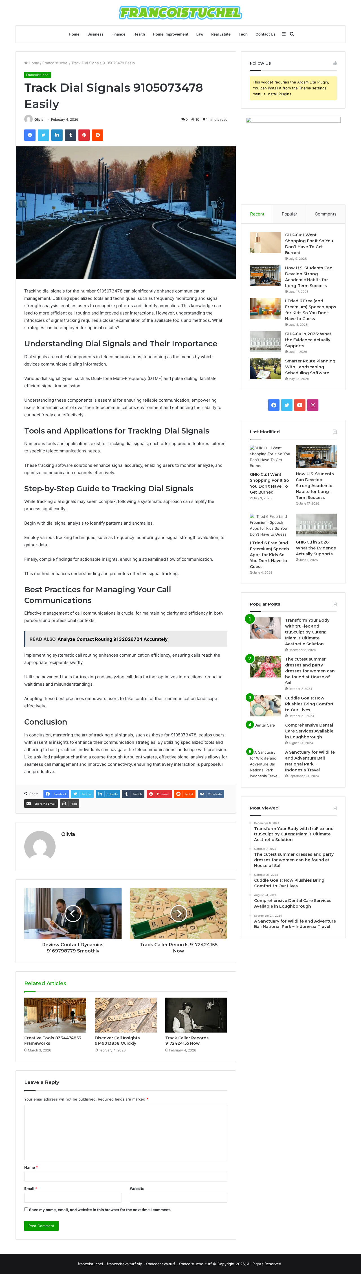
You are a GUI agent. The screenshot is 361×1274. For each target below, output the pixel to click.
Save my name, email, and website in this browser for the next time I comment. (100, 1209)
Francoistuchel (55, 63)
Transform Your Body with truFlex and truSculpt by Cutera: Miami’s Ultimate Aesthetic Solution (307, 632)
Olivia (38, 119)
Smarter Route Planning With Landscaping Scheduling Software (310, 366)
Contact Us (266, 34)
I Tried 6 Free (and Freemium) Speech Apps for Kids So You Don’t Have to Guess (269, 554)
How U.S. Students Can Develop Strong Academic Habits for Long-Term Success (315, 485)
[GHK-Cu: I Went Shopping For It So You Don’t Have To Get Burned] (265, 242)
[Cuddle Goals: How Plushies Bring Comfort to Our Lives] (265, 705)
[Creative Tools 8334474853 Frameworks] (55, 1015)
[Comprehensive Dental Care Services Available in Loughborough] (265, 732)
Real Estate (221, 34)
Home (74, 34)
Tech (243, 34)
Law (199, 34)
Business (95, 34)
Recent (257, 214)
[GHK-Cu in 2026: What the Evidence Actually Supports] (265, 341)
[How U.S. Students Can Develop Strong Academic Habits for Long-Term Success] (265, 275)
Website (137, 1188)
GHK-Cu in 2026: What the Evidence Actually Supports (308, 339)
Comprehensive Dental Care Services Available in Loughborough (309, 731)
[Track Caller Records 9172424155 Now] (196, 1015)
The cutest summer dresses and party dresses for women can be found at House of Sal (310, 671)
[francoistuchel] (180, 13)
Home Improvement (170, 34)
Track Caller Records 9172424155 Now (187, 1040)
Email (30, 1188)
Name (31, 1167)
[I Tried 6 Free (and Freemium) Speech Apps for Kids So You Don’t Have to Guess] (265, 308)
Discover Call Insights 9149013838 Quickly (117, 1040)
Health (139, 34)
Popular (289, 214)
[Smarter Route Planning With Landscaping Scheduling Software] (265, 368)
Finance (118, 34)
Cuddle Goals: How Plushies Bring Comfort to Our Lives (309, 704)
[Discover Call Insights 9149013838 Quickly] (126, 1015)
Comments (325, 214)
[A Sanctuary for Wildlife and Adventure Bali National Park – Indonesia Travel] (265, 764)
